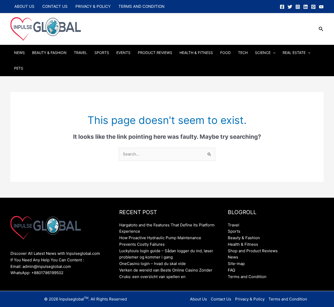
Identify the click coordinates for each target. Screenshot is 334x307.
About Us (24, 6)
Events (123, 52)
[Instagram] (297, 6)
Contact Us (55, 6)
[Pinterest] (313, 6)
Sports (101, 52)
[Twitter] (290, 6)
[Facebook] (282, 6)
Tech (243, 52)
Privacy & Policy (93, 6)
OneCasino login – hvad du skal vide (152, 263)
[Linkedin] (305, 6)
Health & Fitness (196, 52)
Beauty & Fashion (49, 52)
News (19, 52)
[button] (321, 29)
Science (263, 52)
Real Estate (294, 52)
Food (225, 52)
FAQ (231, 270)
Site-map (236, 263)
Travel (80, 52)
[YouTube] (321, 6)
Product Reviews (155, 52)
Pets (18, 68)
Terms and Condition (141, 6)
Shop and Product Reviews (253, 250)
